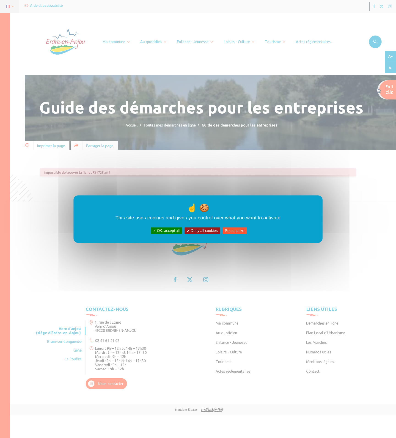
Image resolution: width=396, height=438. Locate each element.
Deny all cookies (204, 231)
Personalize (234, 231)
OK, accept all (168, 231)
